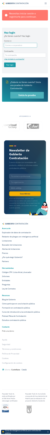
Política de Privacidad (10, 354)
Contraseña (8, 51)
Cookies (5, 358)
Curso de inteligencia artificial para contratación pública (23, 431)
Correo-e (7, 41)
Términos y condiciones (11, 349)
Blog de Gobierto (9, 299)
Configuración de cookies (12, 363)
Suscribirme (25, 194)
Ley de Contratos (9, 289)
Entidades (6, 280)
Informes (6, 276)
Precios (5, 253)
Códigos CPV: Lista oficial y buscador (16, 272)
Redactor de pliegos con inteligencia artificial (20, 236)
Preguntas (6, 284)
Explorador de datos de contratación (16, 232)
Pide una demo (8, 331)
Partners (5, 261)
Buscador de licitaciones (12, 245)
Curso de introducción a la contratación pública (21, 312)
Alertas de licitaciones (11, 249)
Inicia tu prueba (27, 95)
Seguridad (6, 344)
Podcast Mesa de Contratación (14, 316)
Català (24, 369)
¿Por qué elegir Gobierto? (12, 257)
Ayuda (4, 340)
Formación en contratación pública (16, 308)
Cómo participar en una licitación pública (18, 304)
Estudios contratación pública (14, 320)
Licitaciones (7, 241)
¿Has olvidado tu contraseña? (14, 59)
